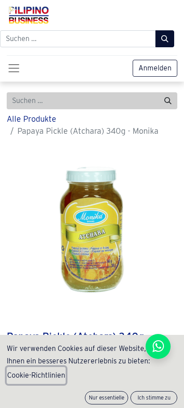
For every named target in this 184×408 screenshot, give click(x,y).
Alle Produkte (31, 119)
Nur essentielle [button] (106, 397)
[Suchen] (164, 38)
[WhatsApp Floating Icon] (158, 346)
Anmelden (154, 68)
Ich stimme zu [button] (154, 397)
